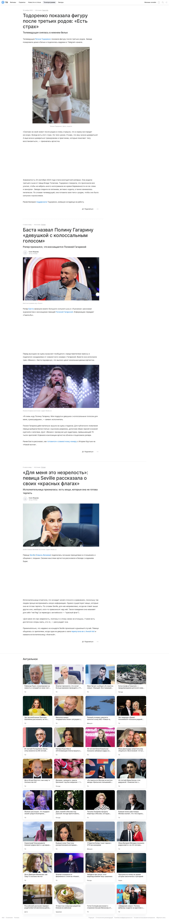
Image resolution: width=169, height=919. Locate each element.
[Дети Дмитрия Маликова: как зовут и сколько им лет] (37, 867)
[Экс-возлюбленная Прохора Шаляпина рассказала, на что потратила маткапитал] (37, 710)
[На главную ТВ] (6, 2)
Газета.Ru (45, 10)
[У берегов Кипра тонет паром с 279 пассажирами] (100, 836)
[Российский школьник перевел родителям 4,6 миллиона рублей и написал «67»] (37, 899)
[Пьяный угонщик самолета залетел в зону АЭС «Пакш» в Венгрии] (100, 710)
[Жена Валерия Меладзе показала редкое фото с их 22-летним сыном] (131, 836)
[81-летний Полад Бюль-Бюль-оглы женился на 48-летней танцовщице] (37, 742)
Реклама (16, 917)
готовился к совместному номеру (62, 441)
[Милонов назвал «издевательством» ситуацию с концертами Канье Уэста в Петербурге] (69, 710)
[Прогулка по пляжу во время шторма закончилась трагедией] (131, 867)
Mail (3, 917)
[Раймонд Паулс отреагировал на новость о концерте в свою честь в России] (37, 679)
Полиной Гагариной (64, 312)
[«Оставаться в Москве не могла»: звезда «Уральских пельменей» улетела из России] (100, 773)
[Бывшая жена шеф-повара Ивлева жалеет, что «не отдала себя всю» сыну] (131, 805)
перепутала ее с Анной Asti (83, 631)
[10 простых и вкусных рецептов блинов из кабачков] (69, 899)
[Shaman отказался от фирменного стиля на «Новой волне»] (69, 867)
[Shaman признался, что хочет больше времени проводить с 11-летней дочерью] (69, 679)
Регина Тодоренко (43, 39)
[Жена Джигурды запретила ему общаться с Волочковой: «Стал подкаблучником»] (131, 742)
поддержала (41, 202)
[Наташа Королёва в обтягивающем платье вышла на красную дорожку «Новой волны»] (69, 742)
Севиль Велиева (43, 555)
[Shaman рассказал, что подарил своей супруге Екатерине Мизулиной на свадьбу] (37, 805)
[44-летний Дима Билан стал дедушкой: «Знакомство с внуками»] (131, 773)
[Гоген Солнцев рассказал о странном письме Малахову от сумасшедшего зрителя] (100, 899)
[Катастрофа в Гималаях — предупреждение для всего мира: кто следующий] (131, 679)
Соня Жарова (34, 252)
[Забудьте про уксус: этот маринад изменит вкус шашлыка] (100, 867)
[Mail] (3, 2)
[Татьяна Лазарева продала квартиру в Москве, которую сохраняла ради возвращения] (100, 805)
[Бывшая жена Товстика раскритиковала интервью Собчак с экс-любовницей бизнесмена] (69, 836)
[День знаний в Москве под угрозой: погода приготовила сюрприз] (69, 805)
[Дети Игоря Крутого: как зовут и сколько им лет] (37, 773)
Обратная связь (160, 917)
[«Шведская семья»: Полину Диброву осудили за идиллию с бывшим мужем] (131, 899)
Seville (32, 555)
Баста (30, 309)
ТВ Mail (43, 224)
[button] (61, 85)
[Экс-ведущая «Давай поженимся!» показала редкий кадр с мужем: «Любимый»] (131, 710)
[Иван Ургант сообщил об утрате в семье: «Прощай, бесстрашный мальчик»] (100, 679)
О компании (9, 917)
